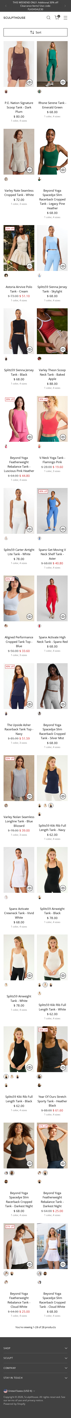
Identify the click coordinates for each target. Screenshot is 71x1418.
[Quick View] (29, 82)
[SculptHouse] (14, 18)
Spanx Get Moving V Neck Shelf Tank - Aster (52, 554)
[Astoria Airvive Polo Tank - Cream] (19, 248)
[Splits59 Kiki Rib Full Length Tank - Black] (19, 1049)
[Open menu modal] (65, 18)
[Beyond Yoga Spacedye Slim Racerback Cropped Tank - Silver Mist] (52, 686)
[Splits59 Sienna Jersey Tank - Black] (19, 331)
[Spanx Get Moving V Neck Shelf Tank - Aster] (52, 511)
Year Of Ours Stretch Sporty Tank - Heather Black (52, 1101)
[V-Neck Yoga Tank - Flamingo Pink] (52, 419)
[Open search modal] (48, 18)
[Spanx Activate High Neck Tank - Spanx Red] (52, 598)
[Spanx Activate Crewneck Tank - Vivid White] (19, 870)
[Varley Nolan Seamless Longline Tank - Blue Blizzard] (19, 778)
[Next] (65, 6)
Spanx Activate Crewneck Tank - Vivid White (19, 913)
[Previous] (6, 6)
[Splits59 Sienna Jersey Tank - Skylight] (52, 248)
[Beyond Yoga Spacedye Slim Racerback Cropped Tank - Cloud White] (52, 1246)
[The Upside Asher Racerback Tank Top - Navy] (19, 686)
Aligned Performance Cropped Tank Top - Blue (19, 641)
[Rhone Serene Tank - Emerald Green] (52, 64)
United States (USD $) (20, 1390)
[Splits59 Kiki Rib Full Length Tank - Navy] (52, 778)
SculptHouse (31, 1396)
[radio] (6, 91)
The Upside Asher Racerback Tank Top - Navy (19, 729)
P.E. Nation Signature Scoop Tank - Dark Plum (19, 107)
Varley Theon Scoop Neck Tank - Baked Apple (52, 374)
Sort (38, 32)
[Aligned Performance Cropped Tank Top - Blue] (19, 598)
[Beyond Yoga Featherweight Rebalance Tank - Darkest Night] (52, 1145)
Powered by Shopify (14, 1403)
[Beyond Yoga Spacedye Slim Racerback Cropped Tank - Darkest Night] (19, 1145)
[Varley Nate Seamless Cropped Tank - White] (19, 152)
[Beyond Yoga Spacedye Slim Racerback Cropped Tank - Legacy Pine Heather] (52, 152)
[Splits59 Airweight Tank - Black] (52, 870)
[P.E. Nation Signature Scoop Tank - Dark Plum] (19, 64)
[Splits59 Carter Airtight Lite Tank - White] (19, 511)
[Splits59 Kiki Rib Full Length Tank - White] (52, 957)
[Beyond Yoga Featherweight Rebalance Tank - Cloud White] (19, 1246)
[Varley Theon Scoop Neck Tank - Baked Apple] (52, 331)
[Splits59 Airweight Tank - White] (19, 957)
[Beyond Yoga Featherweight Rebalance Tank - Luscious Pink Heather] (19, 419)
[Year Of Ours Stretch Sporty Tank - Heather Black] (52, 1049)
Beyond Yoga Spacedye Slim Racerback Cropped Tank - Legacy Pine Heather (52, 199)
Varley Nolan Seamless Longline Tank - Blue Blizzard (19, 821)
